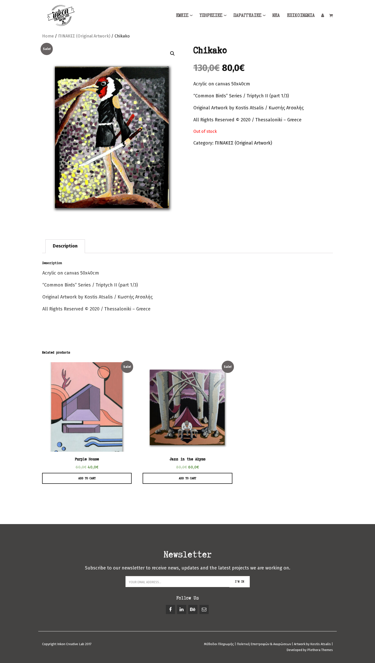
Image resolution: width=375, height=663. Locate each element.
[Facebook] (171, 609)
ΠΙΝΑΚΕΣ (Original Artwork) (84, 36)
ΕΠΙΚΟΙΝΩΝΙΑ (301, 15)
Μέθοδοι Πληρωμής (219, 644)
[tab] (65, 246)
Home (48, 36)
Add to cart (87, 478)
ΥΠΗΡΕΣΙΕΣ (210, 15)
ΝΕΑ (276, 15)
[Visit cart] (331, 15)
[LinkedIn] (182, 609)
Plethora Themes (320, 650)
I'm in (239, 581)
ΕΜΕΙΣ (182, 15)
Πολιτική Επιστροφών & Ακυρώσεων (264, 644)
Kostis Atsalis (320, 644)
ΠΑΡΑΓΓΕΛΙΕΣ (247, 15)
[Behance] (193, 609)
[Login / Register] (322, 15)
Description (65, 246)
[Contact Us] (204, 609)
